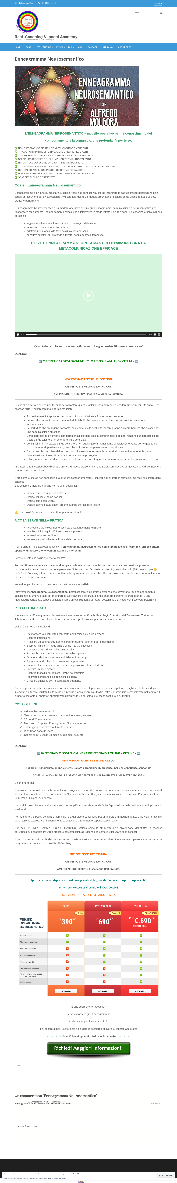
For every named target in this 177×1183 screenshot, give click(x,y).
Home (17, 47)
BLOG (79, 47)
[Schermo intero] (159, 334)
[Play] (18, 334)
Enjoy (80, 913)
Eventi (59, 47)
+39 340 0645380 (48, 3)
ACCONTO (66, 991)
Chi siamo (108, 47)
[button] (88, 295)
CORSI (28, 47)
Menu (157, 3)
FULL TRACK (151, 913)
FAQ (70, 47)
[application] (88, 295)
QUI (113, 760)
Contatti (93, 47)
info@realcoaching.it (26, 3)
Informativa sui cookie (58, 1178)
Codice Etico (124, 47)
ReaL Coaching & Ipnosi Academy (46, 36)
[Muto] (155, 334)
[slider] (86, 334)
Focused (116, 913)
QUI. (109, 386)
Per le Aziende (44, 47)
